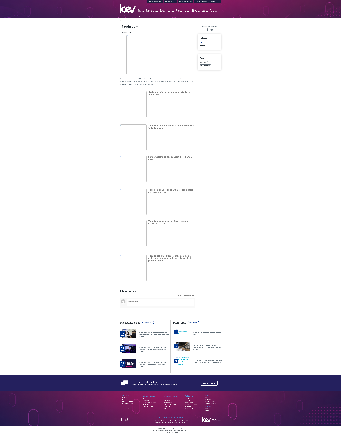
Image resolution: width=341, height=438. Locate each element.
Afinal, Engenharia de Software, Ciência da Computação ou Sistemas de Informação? (207, 361)
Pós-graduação (168, 402)
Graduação (146, 400)
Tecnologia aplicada (210, 403)
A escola (145, 398)
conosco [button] (213, 10)
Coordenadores (126, 407)
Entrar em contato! (208, 383)
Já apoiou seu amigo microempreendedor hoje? (207, 334)
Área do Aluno (215, 1)
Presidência (125, 405)
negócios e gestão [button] (166, 10)
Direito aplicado (209, 399)
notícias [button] (204, 10)
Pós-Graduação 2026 (155, 1)
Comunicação (125, 409)
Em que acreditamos (127, 401)
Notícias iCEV (129, 21)
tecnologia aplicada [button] (182, 10)
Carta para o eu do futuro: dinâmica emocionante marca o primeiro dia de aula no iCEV (207, 347)
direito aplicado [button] (151, 10)
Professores (146, 404)
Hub (165, 408)
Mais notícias (148, 322)
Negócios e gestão (210, 401)
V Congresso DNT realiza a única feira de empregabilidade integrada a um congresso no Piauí (154, 335)
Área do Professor (201, 1)
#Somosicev (162, 418)
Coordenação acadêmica (149, 402)
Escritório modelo (148, 406)
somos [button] (140, 10)
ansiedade (203, 62)
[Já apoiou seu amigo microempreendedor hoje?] (183, 331)
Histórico (124, 399)
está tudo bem (205, 66)
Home (123, 21)
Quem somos (125, 397)
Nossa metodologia (127, 403)
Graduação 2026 (170, 1)
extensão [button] (195, 10)
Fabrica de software (190, 408)
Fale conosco (178, 418)
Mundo (202, 46)
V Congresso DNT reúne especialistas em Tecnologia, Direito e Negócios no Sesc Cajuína (153, 349)
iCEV (201, 42)
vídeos (170, 418)
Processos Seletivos (185, 1)
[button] (139, 15)
